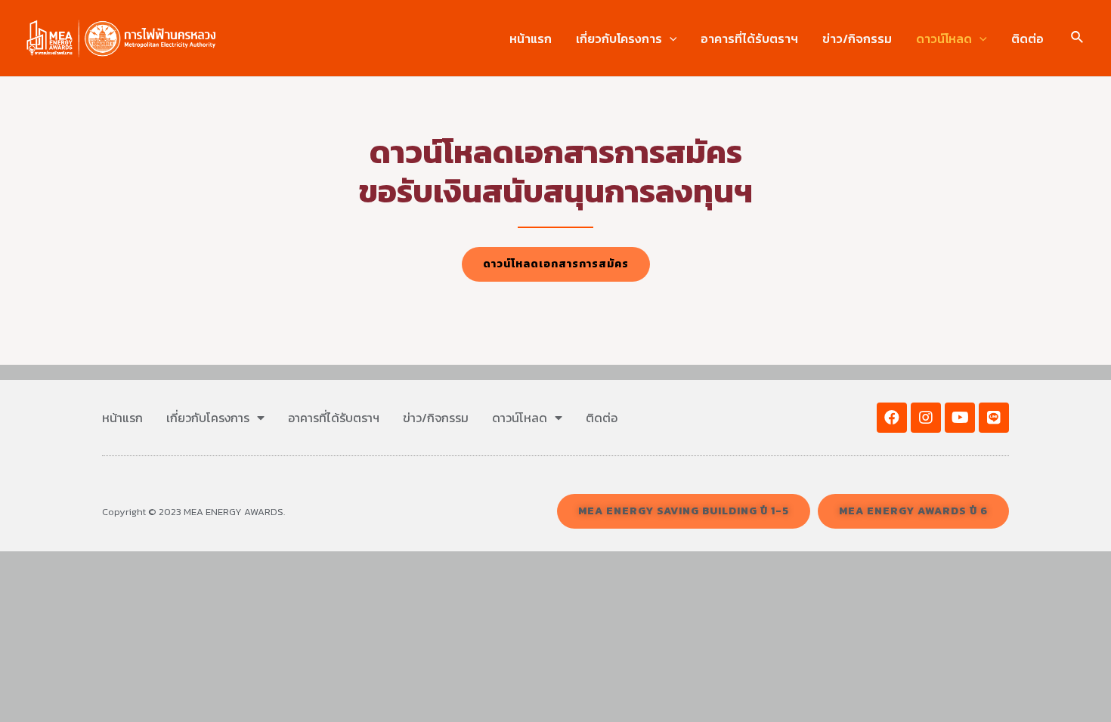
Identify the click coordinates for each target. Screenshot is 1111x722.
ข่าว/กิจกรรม (857, 38)
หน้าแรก (530, 38)
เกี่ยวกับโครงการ (619, 38)
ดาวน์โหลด (944, 38)
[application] (669, 38)
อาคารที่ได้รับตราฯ (749, 38)
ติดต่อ (1027, 38)
